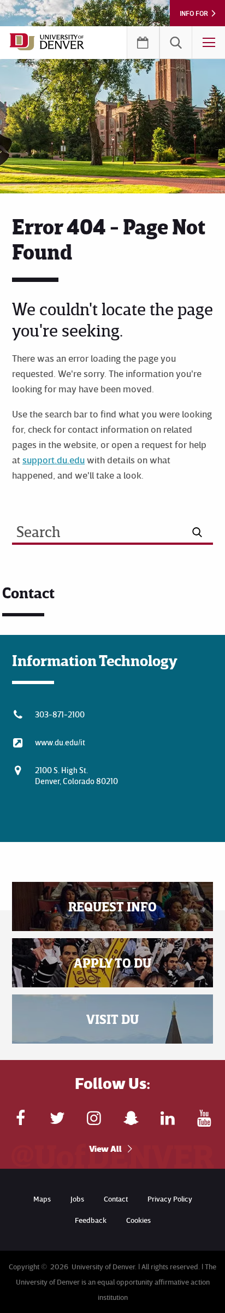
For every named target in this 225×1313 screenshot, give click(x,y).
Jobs (77, 1198)
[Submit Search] (197, 532)
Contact (116, 1198)
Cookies (138, 1219)
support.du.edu (53, 460)
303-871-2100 (60, 714)
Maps (42, 1198)
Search (175, 42)
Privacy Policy (169, 1198)
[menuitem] (175, 42)
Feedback (90, 1219)
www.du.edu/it (60, 742)
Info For (194, 13)
